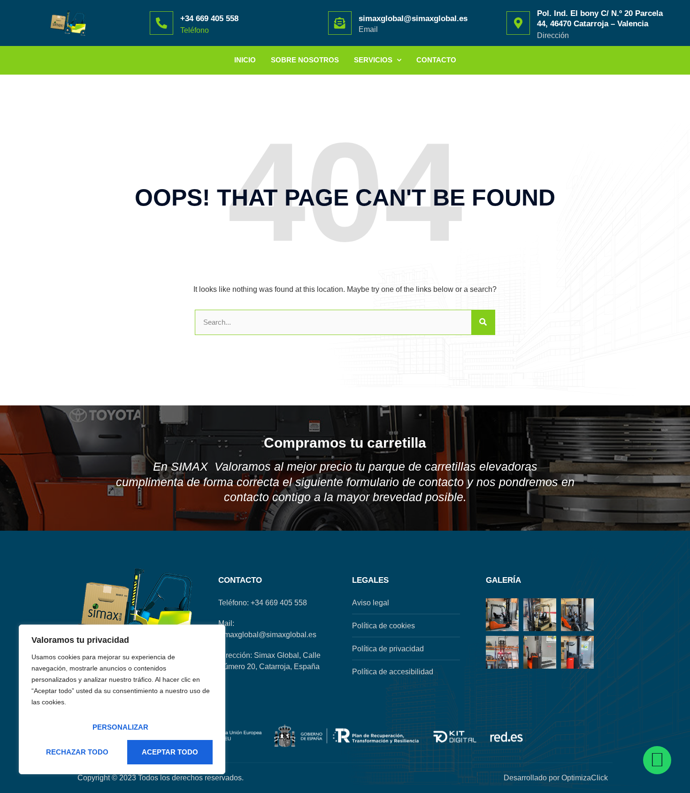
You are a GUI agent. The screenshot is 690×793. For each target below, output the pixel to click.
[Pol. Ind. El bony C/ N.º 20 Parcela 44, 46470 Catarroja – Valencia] (518, 23)
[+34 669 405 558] (161, 23)
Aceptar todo (170, 752)
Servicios (373, 60)
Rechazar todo (77, 752)
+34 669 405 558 (209, 18)
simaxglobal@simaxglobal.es (413, 18)
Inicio (245, 60)
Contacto (436, 60)
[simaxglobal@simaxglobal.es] (340, 23)
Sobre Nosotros (305, 60)
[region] (122, 699)
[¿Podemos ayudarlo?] (657, 760)
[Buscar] (483, 322)
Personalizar (120, 727)
